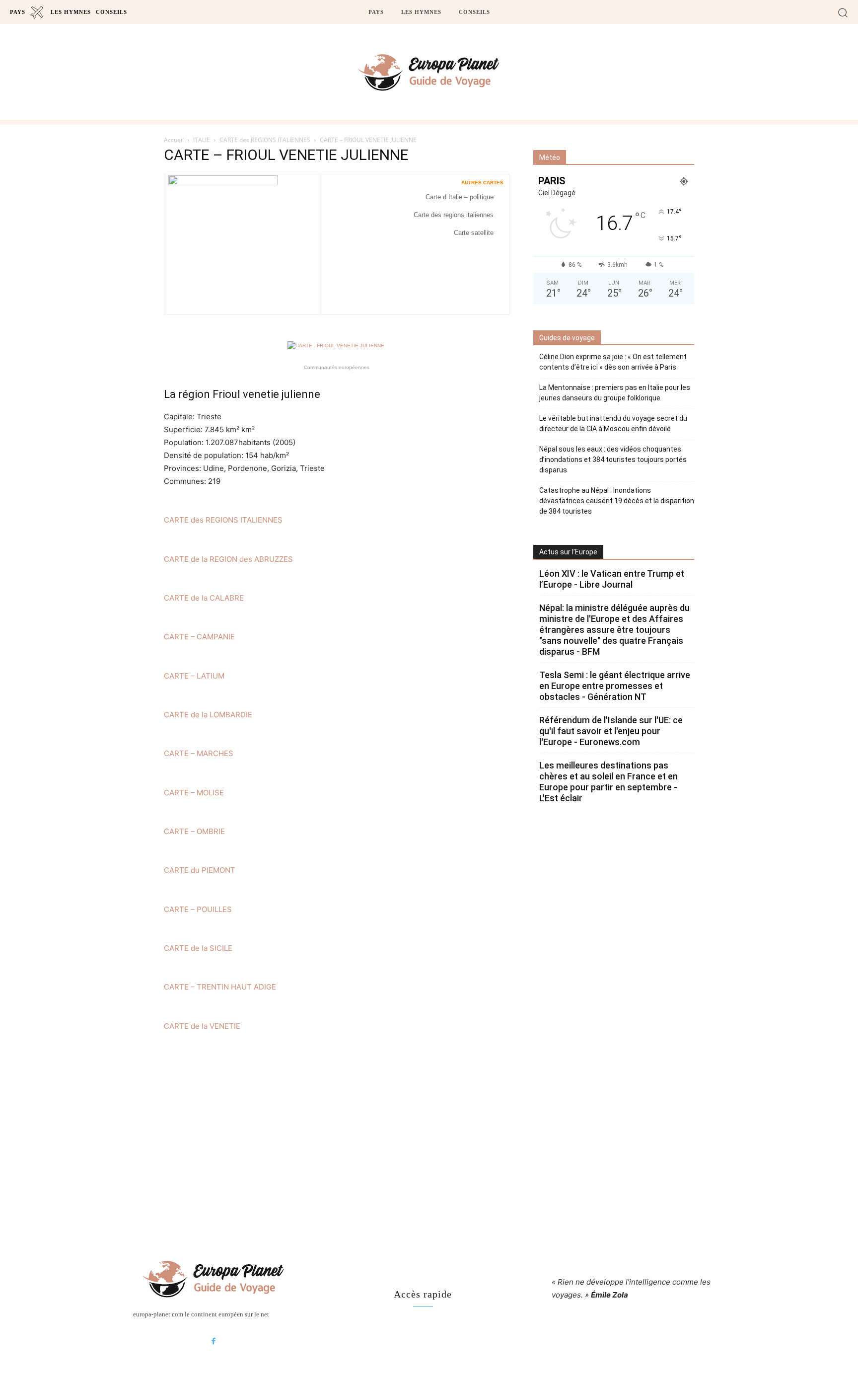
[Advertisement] (429, 1146)
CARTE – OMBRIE (194, 831)
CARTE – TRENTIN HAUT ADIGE (220, 987)
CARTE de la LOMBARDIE (208, 714)
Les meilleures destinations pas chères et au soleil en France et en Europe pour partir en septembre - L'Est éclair (608, 781)
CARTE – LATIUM (194, 676)
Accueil (174, 140)
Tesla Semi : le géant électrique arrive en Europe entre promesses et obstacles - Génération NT (614, 686)
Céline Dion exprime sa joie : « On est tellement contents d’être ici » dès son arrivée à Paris (613, 362)
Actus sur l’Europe (568, 552)
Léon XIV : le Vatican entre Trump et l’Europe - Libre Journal (611, 579)
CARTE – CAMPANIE (199, 636)
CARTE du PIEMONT (199, 870)
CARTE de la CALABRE (204, 598)
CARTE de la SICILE (198, 948)
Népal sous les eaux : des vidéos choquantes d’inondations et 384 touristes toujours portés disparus (613, 459)
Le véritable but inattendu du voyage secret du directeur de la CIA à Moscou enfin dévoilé (613, 423)
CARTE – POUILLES (198, 909)
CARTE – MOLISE (194, 792)
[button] (843, 12)
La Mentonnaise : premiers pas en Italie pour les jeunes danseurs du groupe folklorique (614, 392)
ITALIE (201, 140)
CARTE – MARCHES (198, 753)
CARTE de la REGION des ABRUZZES (228, 559)
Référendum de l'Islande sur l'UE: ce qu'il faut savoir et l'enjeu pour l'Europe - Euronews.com (611, 731)
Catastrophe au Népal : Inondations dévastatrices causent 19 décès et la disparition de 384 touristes (616, 500)
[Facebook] (213, 1341)
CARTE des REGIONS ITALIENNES (264, 140)
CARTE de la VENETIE (202, 1026)
